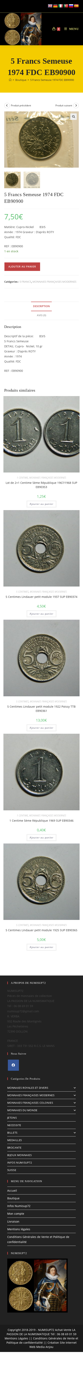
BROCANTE (14, 1147)
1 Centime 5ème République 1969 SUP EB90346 (41, 820)
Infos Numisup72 (18, 1206)
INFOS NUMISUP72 (19, 1162)
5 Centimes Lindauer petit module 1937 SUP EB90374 (41, 597)
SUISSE (11, 1170)
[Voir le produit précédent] (7, 105)
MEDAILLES (14, 1140)
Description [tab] (41, 306)
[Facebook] (13, 1065)
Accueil (12, 1190)
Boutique (13, 1198)
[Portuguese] (65, 6)
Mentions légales (18, 1229)
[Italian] (60, 6)
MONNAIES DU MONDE (22, 1110)
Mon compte (15, 1214)
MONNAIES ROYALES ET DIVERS (27, 1088)
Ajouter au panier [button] (41, 504)
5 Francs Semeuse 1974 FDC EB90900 (52, 80)
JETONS (12, 1117)
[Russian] (71, 6)
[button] (73, 116)
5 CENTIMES (22, 591)
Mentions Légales (16, 1338)
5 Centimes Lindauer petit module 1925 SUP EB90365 (41, 930)
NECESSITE (14, 1125)
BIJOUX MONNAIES (19, 1155)
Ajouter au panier (22, 266)
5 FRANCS (25, 281)
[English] (50, 6)
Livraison (13, 1221)
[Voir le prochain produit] (76, 105)
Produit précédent (21, 105)
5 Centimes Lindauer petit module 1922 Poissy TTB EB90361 (41, 709)
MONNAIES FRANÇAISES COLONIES (30, 1103)
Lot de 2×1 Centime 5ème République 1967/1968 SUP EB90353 (41, 485)
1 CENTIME (22, 477)
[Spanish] (76, 6)
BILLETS (12, 1132)
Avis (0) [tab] (41, 315)
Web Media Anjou (41, 1347)
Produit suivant (63, 105)
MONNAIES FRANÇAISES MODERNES (54, 281)
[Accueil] (10, 80)
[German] (55, 6)
